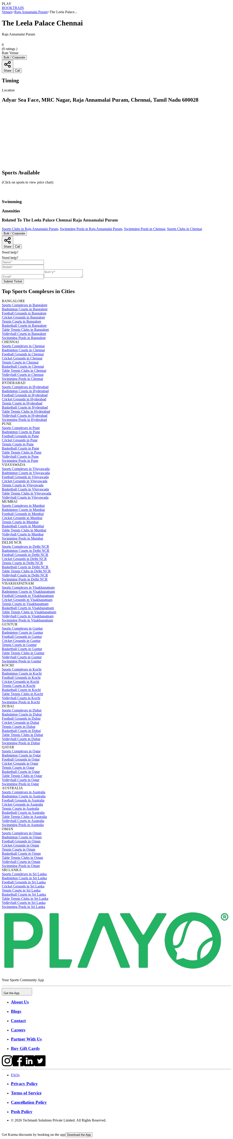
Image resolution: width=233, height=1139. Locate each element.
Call (17, 246)
